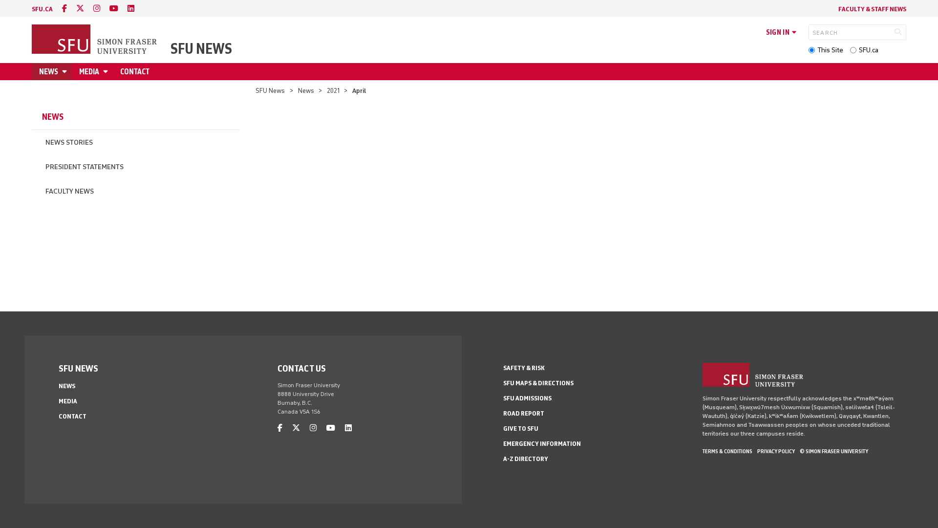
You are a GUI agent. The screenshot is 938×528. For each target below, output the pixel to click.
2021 (333, 90)
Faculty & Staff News (872, 9)
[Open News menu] (66, 71)
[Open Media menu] (107, 71)
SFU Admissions (527, 398)
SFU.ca (868, 50)
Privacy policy (776, 451)
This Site (830, 50)
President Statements (84, 167)
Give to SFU (520, 428)
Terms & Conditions (727, 451)
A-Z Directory (525, 459)
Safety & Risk (524, 368)
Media (89, 71)
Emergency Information (542, 444)
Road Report (523, 413)
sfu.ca (42, 9)
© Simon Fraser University (834, 451)
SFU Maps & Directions (538, 383)
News (48, 71)
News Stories (69, 142)
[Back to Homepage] (95, 40)
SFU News (201, 49)
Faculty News (69, 191)
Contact (134, 71)
